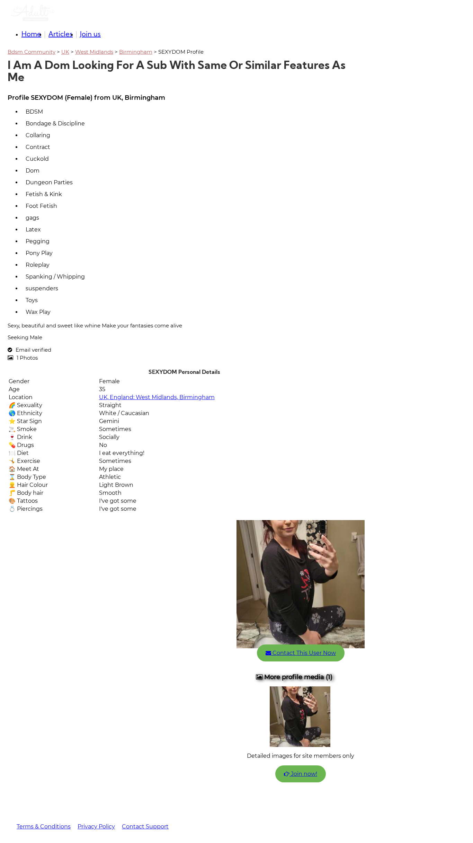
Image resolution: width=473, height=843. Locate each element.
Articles (60, 34)
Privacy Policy (96, 826)
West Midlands (94, 52)
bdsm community (31, 52)
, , (157, 397)
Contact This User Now (303, 653)
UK (65, 52)
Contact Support (145, 826)
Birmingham (135, 52)
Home (31, 34)
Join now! (303, 774)
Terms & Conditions (44, 826)
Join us (90, 34)
